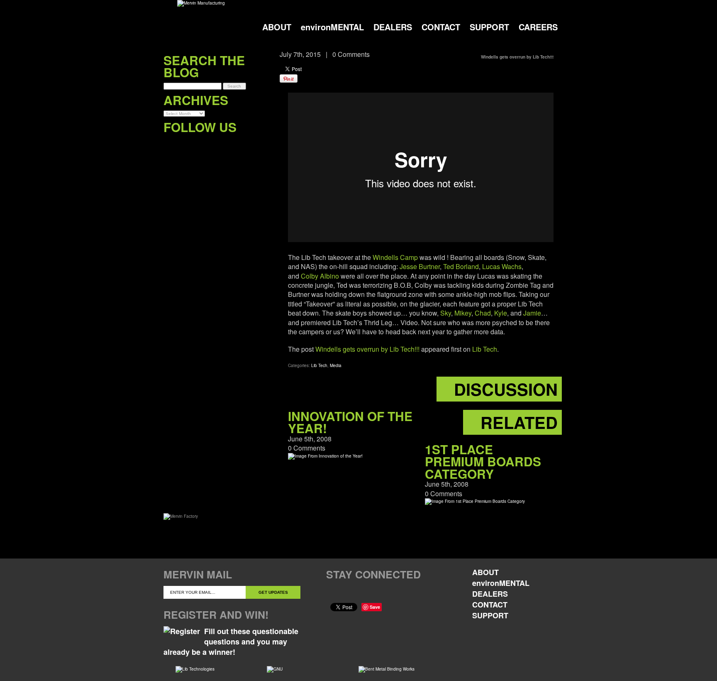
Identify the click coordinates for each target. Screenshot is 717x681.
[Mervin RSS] (238, 143)
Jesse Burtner (420, 266)
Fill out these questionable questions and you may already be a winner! (230, 641)
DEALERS (392, 27)
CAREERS (538, 27)
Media (335, 365)
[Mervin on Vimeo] (204, 143)
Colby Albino (320, 276)
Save (375, 607)
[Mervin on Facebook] (169, 143)
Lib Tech (484, 349)
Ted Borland (461, 266)
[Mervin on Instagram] (221, 143)
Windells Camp (395, 257)
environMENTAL (332, 27)
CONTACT (441, 27)
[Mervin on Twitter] (186, 143)
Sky (445, 313)
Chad (483, 313)
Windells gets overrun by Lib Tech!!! (367, 349)
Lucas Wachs (502, 266)
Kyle (500, 313)
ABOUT (276, 27)
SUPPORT (489, 27)
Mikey (462, 313)
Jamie (532, 313)
